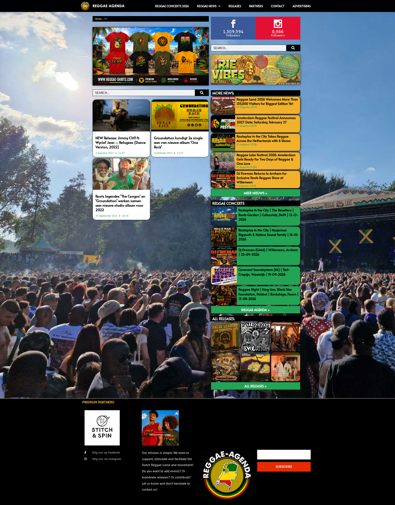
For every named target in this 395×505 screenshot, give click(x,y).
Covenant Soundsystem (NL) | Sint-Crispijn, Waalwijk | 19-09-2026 (264, 271)
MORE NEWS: (223, 93)
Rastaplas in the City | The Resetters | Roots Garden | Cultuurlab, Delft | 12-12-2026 (268, 214)
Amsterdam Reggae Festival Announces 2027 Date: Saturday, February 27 (266, 119)
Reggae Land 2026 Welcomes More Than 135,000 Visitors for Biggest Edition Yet (267, 101)
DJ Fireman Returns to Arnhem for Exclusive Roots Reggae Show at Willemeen (262, 177)
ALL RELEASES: (223, 318)
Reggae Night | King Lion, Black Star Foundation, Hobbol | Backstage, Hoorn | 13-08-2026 (268, 294)
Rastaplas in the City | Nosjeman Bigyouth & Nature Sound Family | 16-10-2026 (268, 234)
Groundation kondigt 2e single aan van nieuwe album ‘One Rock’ (178, 142)
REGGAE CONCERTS (228, 203)
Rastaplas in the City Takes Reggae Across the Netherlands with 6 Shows (263, 138)
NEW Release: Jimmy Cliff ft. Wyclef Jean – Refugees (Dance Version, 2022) (120, 142)
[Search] (202, 93)
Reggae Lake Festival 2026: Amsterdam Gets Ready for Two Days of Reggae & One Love (266, 159)
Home (98, 19)
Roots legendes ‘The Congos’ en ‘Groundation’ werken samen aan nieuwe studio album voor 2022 (120, 203)
